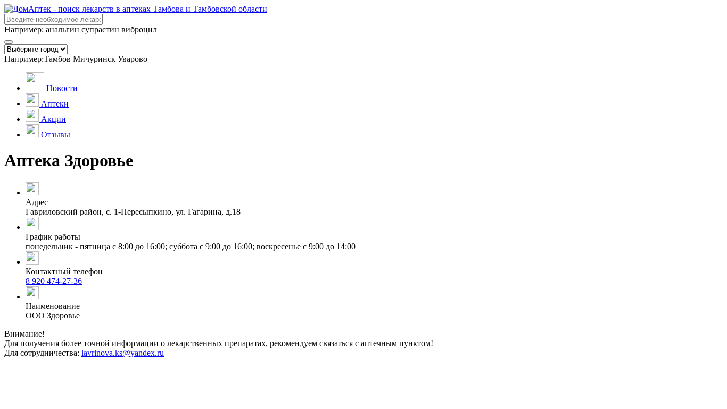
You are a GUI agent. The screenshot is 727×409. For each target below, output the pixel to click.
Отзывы (55, 134)
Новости (62, 88)
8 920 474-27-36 (54, 280)
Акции (53, 119)
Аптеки (55, 103)
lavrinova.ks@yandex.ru (122, 352)
